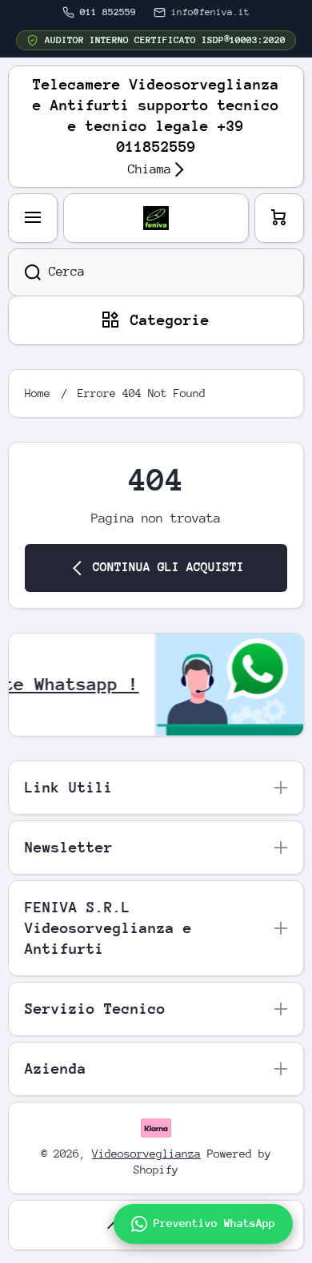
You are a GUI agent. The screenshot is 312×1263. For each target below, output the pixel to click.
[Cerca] (24, 272)
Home (37, 393)
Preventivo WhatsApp (214, 1223)
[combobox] (156, 272)
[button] (279, 218)
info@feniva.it (210, 12)
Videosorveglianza (146, 1153)
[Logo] (156, 218)
